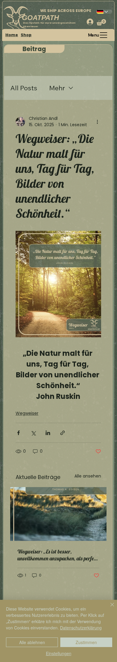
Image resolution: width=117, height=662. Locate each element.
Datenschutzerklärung (81, 628)
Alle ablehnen (32, 642)
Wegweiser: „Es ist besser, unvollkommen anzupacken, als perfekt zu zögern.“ (57, 555)
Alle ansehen (87, 476)
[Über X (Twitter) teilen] (33, 433)
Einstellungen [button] (58, 653)
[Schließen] (108, 608)
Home (11, 34)
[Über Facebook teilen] (18, 433)
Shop (26, 34)
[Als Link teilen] (62, 433)
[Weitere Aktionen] (97, 121)
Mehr (57, 88)
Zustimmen (86, 642)
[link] (101, 22)
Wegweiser (27, 413)
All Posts (23, 88)
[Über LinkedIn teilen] (48, 433)
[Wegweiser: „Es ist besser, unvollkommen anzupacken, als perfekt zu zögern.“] (58, 514)
